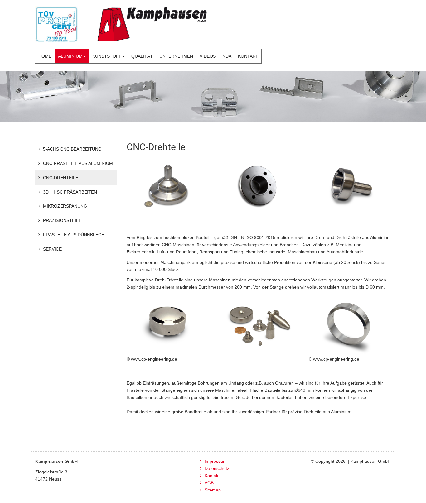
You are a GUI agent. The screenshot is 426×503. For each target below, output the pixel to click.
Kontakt (248, 56)
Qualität (142, 56)
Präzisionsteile (62, 220)
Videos (208, 56)
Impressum (216, 461)
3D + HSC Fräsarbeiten (70, 191)
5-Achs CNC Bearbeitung (72, 148)
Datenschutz (217, 468)
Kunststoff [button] (107, 56)
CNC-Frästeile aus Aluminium (78, 163)
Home (44, 56)
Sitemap (213, 489)
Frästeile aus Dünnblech (73, 234)
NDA (226, 56)
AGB (209, 482)
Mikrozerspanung (65, 206)
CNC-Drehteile (60, 177)
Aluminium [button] (70, 56)
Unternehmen (176, 56)
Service (52, 249)
